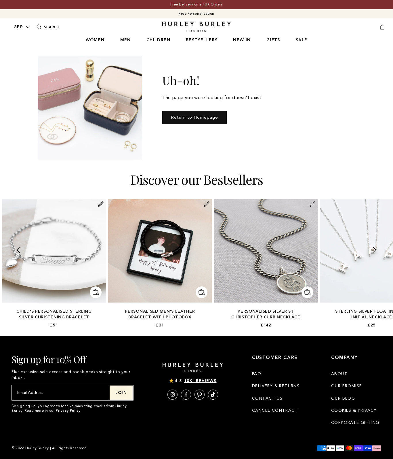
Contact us (267, 398)
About (339, 374)
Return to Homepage (194, 117)
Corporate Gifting (355, 422)
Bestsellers (202, 40)
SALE (302, 40)
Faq (256, 374)
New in (242, 40)
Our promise (346, 386)
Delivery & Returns (275, 386)
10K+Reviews (200, 381)
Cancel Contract (275, 410)
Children (158, 40)
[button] (18, 249)
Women (95, 40)
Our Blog (343, 398)
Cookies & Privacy (354, 410)
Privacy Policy (68, 411)
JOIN (121, 392)
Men (125, 40)
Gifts (273, 40)
